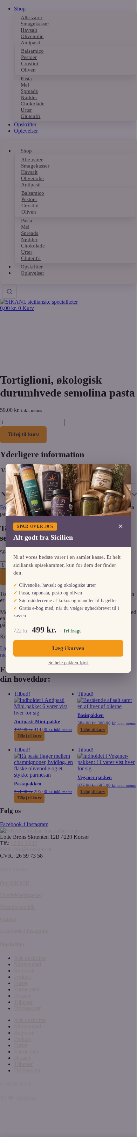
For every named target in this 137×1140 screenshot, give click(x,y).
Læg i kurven (68, 648)
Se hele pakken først (68, 662)
